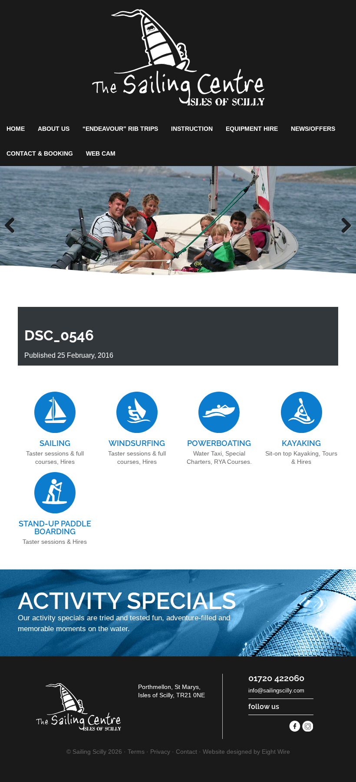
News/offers (313, 128)
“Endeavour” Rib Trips (120, 128)
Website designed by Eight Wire (246, 751)
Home (16, 128)
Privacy (160, 751)
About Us (53, 128)
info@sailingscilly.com (276, 690)
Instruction (192, 128)
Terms (136, 751)
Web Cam (100, 153)
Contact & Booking (40, 153)
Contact (186, 751)
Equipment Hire (252, 128)
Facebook (294, 726)
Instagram (307, 726)
